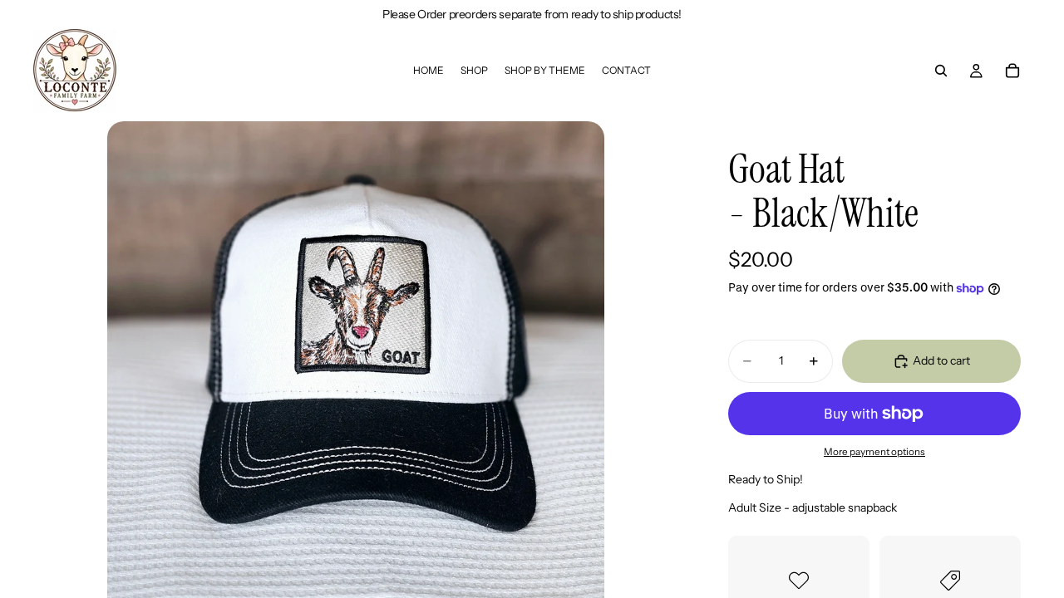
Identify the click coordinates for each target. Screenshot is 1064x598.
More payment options (874, 452)
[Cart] (1012, 70)
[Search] (941, 70)
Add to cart (941, 360)
